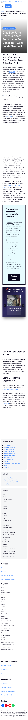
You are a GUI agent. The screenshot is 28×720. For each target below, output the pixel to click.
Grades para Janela (9, 455)
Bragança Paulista (7, 499)
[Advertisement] (14, 140)
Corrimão (6, 467)
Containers (4, 669)
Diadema (4, 508)
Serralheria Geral (6, 665)
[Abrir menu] (2, 6)
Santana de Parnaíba (7, 527)
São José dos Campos (8, 534)
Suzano (4, 539)
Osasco (4, 522)
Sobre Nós (4, 683)
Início (2, 11)
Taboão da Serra (6, 541)
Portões (6, 461)
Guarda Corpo (8, 457)
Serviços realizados (7, 575)
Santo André (5, 530)
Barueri (4, 496)
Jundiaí (4, 513)
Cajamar (4, 506)
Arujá (3, 494)
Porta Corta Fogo (9, 451)
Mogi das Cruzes (6, 520)
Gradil (5, 465)
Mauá (3, 518)
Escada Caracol (8, 459)
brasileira (4, 501)
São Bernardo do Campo (8, 532)
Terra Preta (5, 546)
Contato (8, 6)
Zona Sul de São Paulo (9, 28)
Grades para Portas (9, 453)
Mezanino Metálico (9, 447)
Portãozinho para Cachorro (12, 463)
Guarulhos (5, 511)
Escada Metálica (8, 445)
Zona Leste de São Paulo (8, 549)
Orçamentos (4, 568)
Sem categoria (6, 537)
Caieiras (4, 503)
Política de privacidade (8, 691)
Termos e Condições (7, 695)
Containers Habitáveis (10, 478)
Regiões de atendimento (8, 579)
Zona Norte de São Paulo (8, 551)
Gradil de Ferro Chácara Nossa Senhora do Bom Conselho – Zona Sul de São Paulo (12, 39)
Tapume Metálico (9, 449)
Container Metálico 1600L (11, 482)
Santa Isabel (5, 525)
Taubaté (4, 544)
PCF (2, 673)
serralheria (12, 71)
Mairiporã (4, 515)
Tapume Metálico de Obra (11, 480)
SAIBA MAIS (14, 277)
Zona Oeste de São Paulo (8, 553)
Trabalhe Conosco (6, 687)
